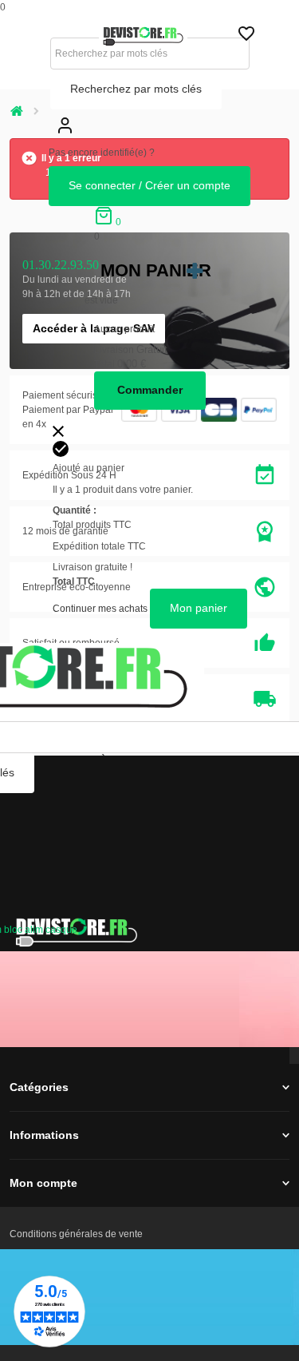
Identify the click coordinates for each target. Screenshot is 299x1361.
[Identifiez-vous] (65, 138)
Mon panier (155, 270)
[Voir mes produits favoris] (246, 37)
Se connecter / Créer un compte (149, 185)
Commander (150, 389)
